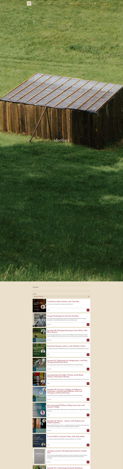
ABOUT (49, 3)
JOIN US (70, 3)
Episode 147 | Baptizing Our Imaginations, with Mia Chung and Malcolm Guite (67, 361)
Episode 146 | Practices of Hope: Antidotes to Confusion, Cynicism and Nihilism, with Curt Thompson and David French (64, 391)
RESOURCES (62, 3)
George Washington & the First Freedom (63, 316)
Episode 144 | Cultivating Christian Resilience (65, 468)
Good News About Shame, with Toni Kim (63, 301)
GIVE (75, 3)
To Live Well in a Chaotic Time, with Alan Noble (66, 436)
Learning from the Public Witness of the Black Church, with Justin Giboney (65, 376)
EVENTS (55, 3)
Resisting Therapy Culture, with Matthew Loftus (66, 346)
